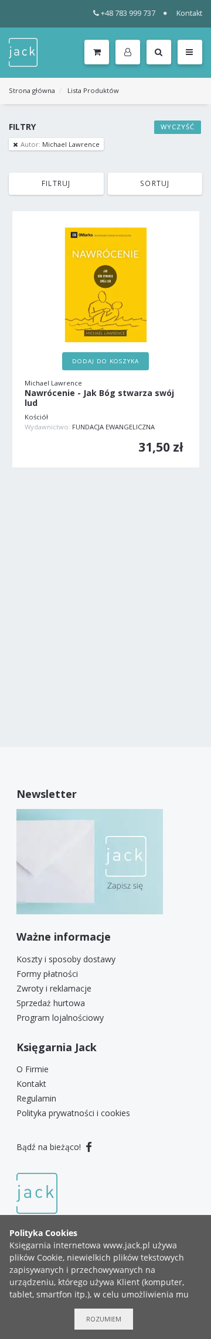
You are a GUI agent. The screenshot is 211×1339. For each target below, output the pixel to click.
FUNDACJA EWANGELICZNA (113, 426)
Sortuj (154, 183)
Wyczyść (178, 126)
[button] (129, 52)
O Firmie (32, 1069)
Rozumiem (103, 1318)
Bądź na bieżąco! (49, 1146)
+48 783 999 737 (128, 13)
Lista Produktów (93, 90)
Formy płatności (47, 973)
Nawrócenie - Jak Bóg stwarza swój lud (99, 398)
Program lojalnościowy (60, 1017)
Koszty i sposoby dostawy (65, 959)
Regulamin (36, 1098)
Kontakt (189, 13)
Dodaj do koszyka (105, 361)
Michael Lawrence (60, 144)
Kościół (36, 416)
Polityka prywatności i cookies (73, 1112)
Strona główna (32, 90)
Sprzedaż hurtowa (50, 1002)
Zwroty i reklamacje (53, 988)
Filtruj (56, 183)
